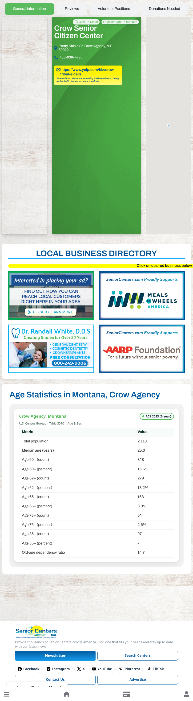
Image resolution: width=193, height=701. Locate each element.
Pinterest (132, 669)
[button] (7, 694)
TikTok (158, 669)
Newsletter (55, 655)
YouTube (104, 669)
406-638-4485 (71, 57)
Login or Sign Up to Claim (120, 22)
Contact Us (55, 679)
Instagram (61, 669)
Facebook (31, 669)
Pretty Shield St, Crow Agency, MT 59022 (85, 48)
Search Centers (138, 655)
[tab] (29, 9)
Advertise (137, 679)
